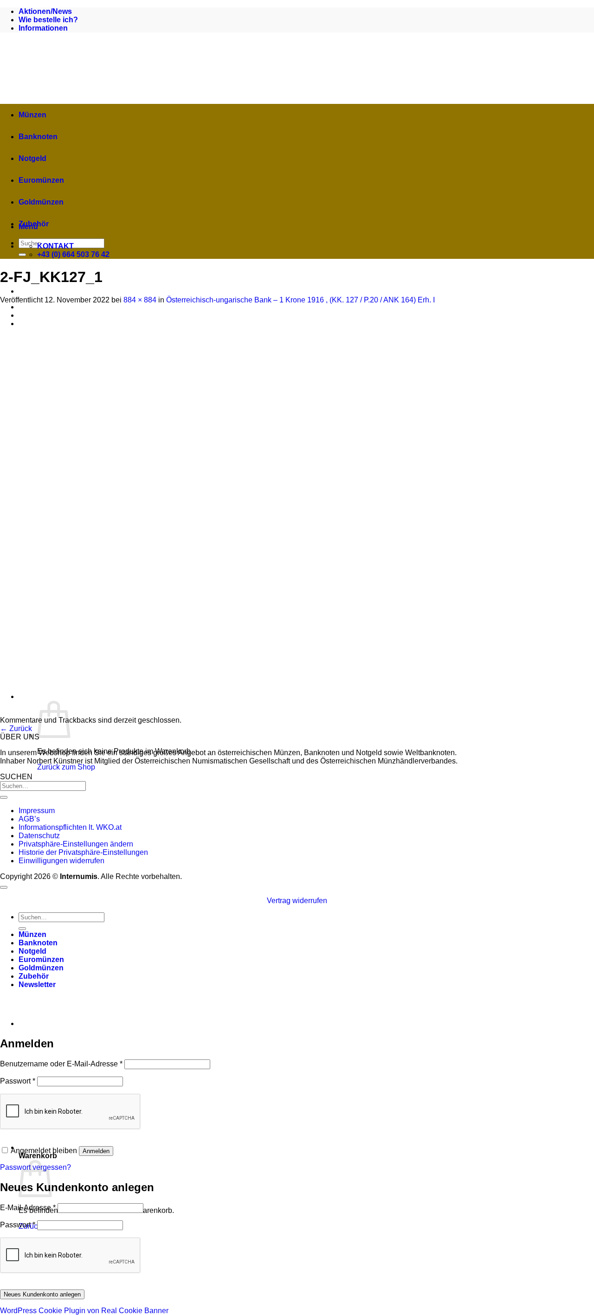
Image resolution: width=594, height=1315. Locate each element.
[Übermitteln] (22, 254)
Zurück (16, 728)
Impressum (37, 811)
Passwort (17, 1081)
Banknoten (38, 137)
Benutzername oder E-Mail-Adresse (61, 1064)
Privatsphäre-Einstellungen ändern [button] (76, 844)
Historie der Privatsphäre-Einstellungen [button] (83, 852)
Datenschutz (39, 836)
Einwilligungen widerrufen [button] (61, 861)
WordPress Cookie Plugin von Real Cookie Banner (84, 1311)
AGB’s (29, 819)
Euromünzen (41, 180)
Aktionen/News (45, 11)
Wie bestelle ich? (48, 20)
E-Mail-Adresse (28, 1208)
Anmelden (96, 1151)
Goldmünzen (41, 202)
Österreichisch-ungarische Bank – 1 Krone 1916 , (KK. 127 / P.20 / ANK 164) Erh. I (300, 300)
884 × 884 (139, 300)
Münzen (32, 115)
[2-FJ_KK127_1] (205, 712)
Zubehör (34, 224)
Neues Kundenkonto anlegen (42, 1294)
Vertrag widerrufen (297, 900)
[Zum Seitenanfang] (3, 887)
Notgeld (32, 158)
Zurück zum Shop (66, 767)
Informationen (43, 28)
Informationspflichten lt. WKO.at (70, 827)
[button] (204, 1147)
